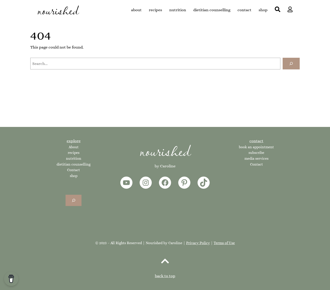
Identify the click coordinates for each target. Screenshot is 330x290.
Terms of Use (224, 243)
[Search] (291, 63)
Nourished (165, 150)
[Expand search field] (73, 200)
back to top (165, 276)
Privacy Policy (198, 243)
